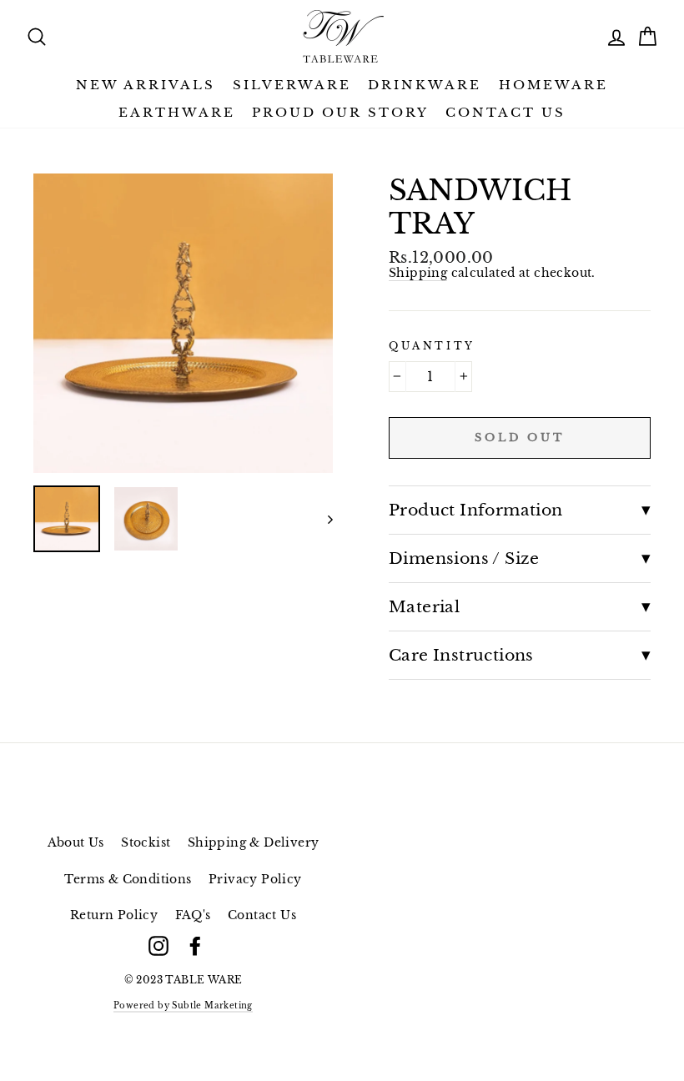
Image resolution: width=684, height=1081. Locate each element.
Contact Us (505, 112)
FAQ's (193, 915)
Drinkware (424, 85)
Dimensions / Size (464, 558)
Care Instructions (461, 655)
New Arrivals (145, 85)
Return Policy (114, 915)
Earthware (176, 112)
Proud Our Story (340, 112)
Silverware (292, 85)
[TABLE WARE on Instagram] (158, 946)
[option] (183, 323)
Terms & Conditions (127, 879)
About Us (76, 843)
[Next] (322, 518)
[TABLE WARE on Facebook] (195, 946)
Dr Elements (153, 1024)
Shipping (418, 273)
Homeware (553, 85)
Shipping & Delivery (253, 843)
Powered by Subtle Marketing (183, 1005)
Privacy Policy (255, 879)
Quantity (432, 346)
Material (424, 606)
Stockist (145, 843)
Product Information (476, 510)
